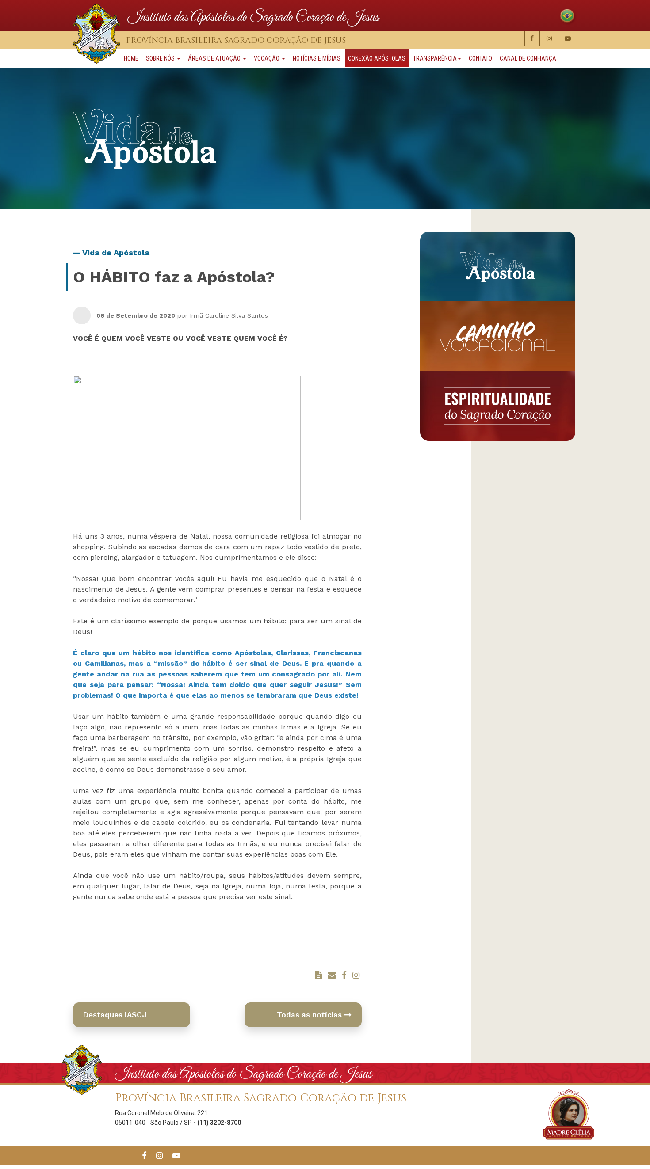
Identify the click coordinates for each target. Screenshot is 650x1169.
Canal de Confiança (528, 58)
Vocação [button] (267, 58)
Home (131, 58)
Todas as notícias (310, 1014)
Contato (480, 58)
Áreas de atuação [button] (215, 58)
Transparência (435, 58)
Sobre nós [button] (161, 58)
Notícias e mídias (316, 58)
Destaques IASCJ (115, 1014)
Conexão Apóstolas (376, 58)
